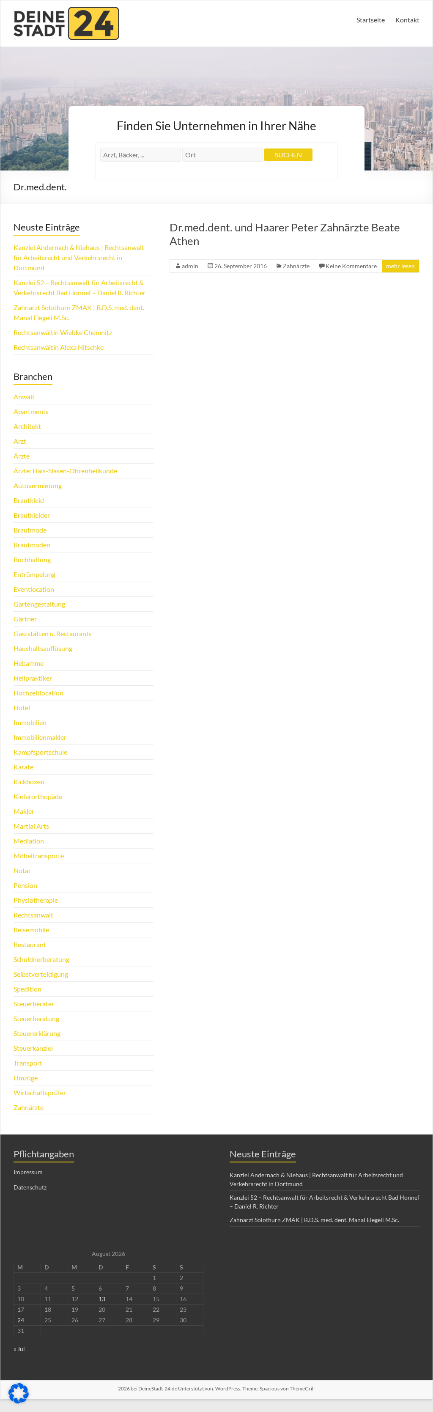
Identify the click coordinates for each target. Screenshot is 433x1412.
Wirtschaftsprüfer (40, 1092)
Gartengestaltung (39, 604)
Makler (24, 811)
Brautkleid (29, 500)
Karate (23, 767)
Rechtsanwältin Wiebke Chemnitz (63, 332)
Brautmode (30, 530)
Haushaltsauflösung (43, 648)
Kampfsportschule (40, 752)
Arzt (20, 441)
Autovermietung (38, 485)
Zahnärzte (296, 265)
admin (190, 265)
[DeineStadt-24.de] (66, 11)
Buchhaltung (32, 559)
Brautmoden (32, 545)
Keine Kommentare (351, 265)
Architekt (27, 426)
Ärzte (22, 456)
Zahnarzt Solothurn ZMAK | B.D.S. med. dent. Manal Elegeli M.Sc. (314, 1219)
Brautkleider (32, 515)
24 (20, 1320)
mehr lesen (400, 265)
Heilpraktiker (33, 678)
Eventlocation (34, 589)
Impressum (28, 1172)
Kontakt (407, 20)
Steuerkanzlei (33, 1048)
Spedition (27, 989)
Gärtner (25, 619)
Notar (22, 870)
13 (102, 1298)
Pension (25, 885)
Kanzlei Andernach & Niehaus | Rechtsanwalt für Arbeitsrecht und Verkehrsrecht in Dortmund (79, 257)
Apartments (31, 411)
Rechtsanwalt (33, 915)
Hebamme (29, 663)
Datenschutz (30, 1187)
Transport (28, 1063)
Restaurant (30, 944)
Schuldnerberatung (41, 959)
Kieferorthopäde (38, 796)
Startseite (370, 20)
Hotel (22, 707)
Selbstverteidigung (41, 974)
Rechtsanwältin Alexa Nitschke (59, 347)
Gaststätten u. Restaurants (53, 633)
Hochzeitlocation (38, 693)
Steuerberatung (36, 1018)
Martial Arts (31, 826)
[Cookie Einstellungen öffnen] (18, 1401)
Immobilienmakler (40, 737)
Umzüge (26, 1078)
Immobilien (30, 722)
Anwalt (24, 397)
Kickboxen (29, 781)
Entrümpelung (34, 574)
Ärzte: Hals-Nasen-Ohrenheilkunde (65, 471)
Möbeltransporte (39, 856)
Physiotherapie (36, 900)
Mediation (29, 841)
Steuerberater (34, 1004)
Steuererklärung (37, 1033)
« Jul (19, 1348)
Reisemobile (31, 930)
